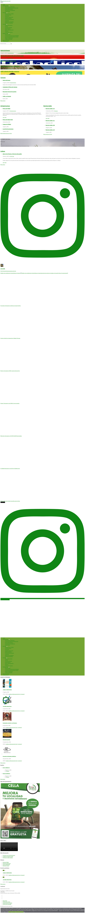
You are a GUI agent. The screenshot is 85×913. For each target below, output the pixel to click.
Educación (8, 74)
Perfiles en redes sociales (8, 857)
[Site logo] (5, 1)
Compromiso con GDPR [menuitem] (7, 903)
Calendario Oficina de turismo (10, 87)
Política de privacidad (19, 911)
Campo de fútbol (7, 124)
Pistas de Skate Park (8, 119)
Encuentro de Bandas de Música (9, 756)
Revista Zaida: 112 (50, 108)
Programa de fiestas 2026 (8, 61)
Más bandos (2, 779)
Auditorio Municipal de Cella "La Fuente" (17, 694)
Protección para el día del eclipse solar (12, 56)
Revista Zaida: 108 (50, 125)
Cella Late (12, 156)
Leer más (4, 117)
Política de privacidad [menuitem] (7, 904)
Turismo (3, 78)
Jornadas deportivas (7, 706)
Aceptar (10, 911)
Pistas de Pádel (6, 108)
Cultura (2, 151)
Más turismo (2, 100)
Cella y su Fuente (7, 96)
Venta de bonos (5, 50)
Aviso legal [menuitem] (5, 900)
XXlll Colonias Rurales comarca (9, 71)
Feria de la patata (6, 739)
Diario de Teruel (6, 865)
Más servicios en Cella (47, 134)
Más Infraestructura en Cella (6, 133)
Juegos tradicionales (7, 689)
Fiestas (7, 771)
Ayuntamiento (11, 53)
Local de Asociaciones (8, 129)
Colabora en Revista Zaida (8, 856)
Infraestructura (5, 106)
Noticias (9, 63)
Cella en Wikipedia (6, 864)
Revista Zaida (47, 106)
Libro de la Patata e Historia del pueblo (12, 154)
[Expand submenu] (6, 24)
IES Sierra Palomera (7, 863)
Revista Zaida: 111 (50, 120)
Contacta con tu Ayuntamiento (9, 855)
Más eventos (2, 762)
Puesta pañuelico (6, 773)
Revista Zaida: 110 (50, 130)
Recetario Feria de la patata (9, 91)
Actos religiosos (6, 767)
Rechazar (13, 911)
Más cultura (2, 164)
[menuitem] (4, 4)
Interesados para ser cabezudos (10, 66)
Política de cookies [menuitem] (6, 901)
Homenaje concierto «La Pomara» (10, 723)
